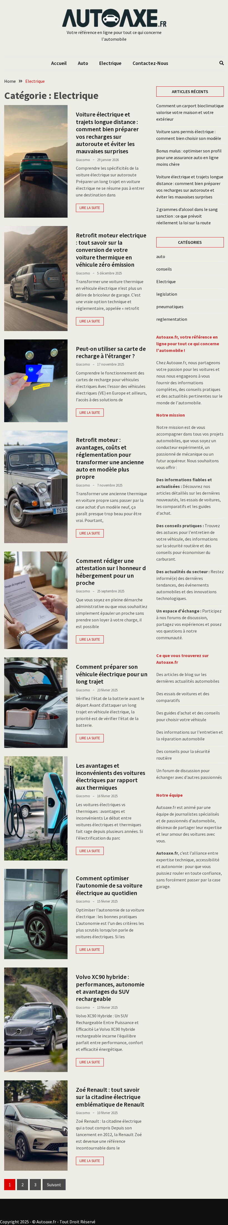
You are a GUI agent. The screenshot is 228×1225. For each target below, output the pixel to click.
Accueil (59, 63)
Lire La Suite (90, 207)
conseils (164, 269)
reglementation (171, 319)
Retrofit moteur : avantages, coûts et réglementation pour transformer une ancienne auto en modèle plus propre (110, 458)
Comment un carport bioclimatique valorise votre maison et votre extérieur (190, 112)
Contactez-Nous (150, 63)
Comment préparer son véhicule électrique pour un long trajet (111, 674)
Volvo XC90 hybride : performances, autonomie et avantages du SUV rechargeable (110, 988)
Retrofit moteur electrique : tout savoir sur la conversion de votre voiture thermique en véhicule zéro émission (111, 250)
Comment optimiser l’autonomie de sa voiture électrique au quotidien (109, 885)
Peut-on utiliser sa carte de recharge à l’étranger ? (111, 352)
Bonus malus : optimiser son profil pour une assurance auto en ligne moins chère (189, 157)
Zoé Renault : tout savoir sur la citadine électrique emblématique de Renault (110, 1097)
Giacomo (83, 159)
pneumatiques (170, 306)
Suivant (54, 1184)
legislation (166, 294)
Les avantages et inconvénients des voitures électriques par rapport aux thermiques (110, 776)
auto (83, 63)
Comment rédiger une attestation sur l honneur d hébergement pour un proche (111, 572)
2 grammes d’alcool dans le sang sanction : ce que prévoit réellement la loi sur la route (187, 215)
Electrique (110, 63)
